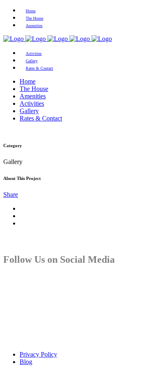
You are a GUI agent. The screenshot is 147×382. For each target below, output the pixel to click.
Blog (26, 361)
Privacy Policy (38, 354)
